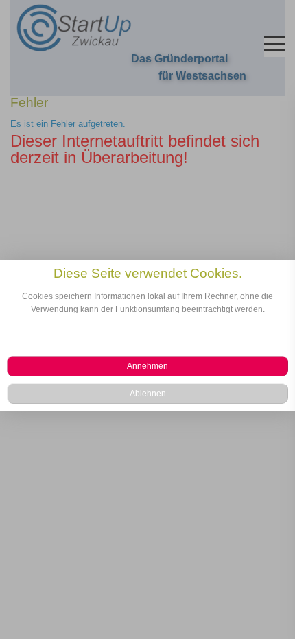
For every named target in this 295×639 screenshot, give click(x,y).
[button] (147, 366)
